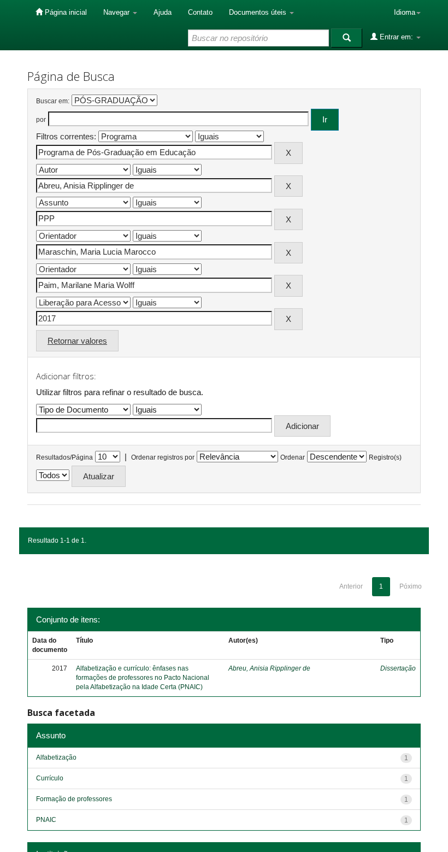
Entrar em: (396, 37)
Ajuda (163, 12)
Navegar (117, 12)
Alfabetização (56, 757)
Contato (200, 12)
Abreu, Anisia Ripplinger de (269, 668)
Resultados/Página (64, 457)
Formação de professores (74, 799)
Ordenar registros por (162, 457)
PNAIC (46, 820)
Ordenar (292, 457)
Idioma (404, 12)
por (41, 120)
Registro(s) (385, 457)
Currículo (49, 778)
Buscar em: (52, 101)
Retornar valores (77, 340)
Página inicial (65, 12)
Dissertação (398, 668)
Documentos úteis (258, 12)
